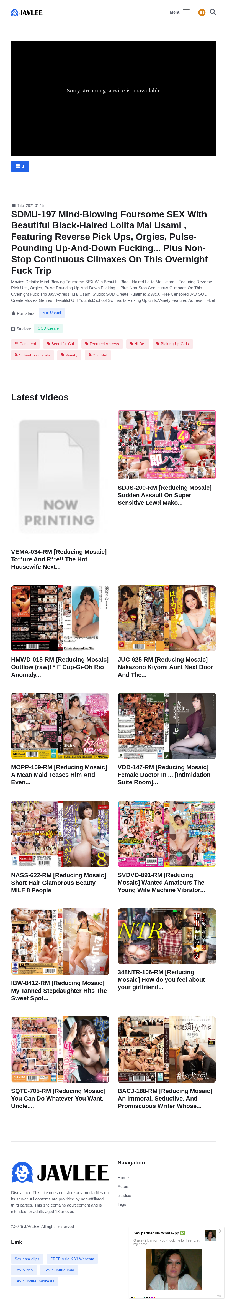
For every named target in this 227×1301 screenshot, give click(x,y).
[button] (211, 12)
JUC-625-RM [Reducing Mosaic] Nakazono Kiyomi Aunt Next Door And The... (165, 667)
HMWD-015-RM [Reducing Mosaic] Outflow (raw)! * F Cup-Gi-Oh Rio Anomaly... (60, 667)
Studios (124, 1195)
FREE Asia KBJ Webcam (72, 1259)
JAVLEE (31, 1226)
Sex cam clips (27, 1259)
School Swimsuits (34, 355)
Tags (122, 1204)
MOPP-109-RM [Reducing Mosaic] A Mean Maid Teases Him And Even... (59, 775)
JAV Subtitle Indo (59, 1270)
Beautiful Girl (62, 344)
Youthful (99, 355)
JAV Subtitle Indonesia (34, 1281)
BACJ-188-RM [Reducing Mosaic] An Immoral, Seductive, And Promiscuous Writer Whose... (165, 1098)
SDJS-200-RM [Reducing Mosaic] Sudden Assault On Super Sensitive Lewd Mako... (164, 495)
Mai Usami (52, 313)
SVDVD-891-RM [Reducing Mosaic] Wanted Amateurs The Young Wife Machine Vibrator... (161, 882)
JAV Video (24, 1270)
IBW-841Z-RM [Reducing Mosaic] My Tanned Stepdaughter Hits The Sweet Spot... (59, 991)
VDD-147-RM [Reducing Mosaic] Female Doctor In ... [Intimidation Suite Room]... (164, 775)
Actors (124, 1186)
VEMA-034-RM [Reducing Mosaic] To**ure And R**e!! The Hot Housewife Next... (59, 559)
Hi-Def (139, 344)
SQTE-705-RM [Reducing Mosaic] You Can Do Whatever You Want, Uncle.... (58, 1098)
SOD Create (48, 328)
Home (123, 1177)
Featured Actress (103, 344)
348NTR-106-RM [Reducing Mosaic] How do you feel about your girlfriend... (161, 980)
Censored (27, 344)
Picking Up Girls (174, 344)
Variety (71, 355)
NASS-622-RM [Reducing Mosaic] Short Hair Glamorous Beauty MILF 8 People (58, 882)
